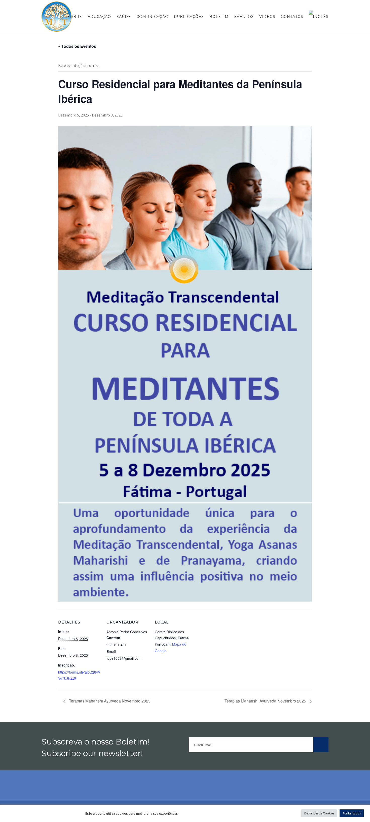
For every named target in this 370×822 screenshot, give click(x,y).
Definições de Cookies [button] (319, 813)
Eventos (244, 16)
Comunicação (152, 16)
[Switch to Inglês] (317, 16)
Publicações (189, 16)
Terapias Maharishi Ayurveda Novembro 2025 (109, 701)
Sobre (74, 16)
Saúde (124, 16)
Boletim (219, 16)
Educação (99, 16)
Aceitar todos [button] (352, 813)
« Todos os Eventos (77, 46)
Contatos (292, 16)
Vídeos (267, 16)
